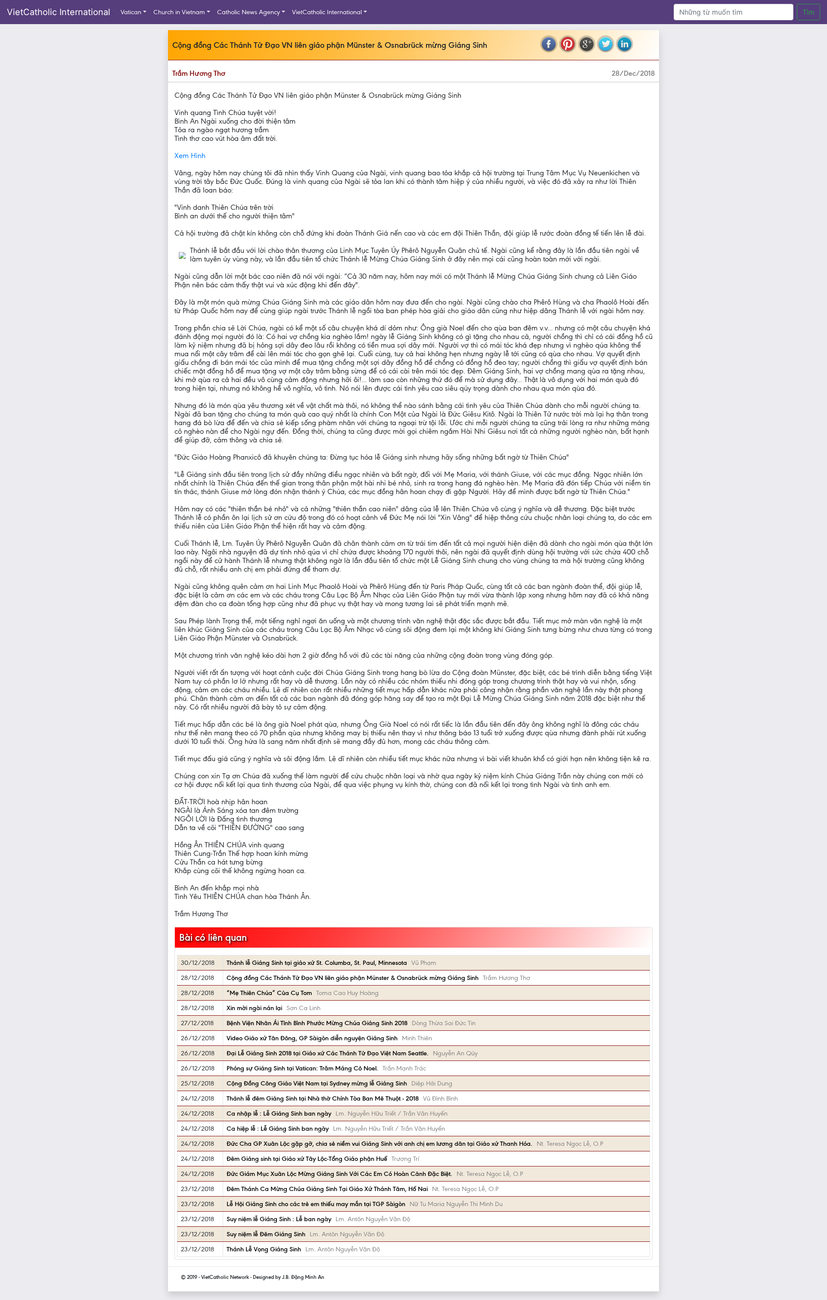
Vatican (131, 12)
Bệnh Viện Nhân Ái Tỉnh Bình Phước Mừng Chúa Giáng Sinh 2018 (317, 1023)
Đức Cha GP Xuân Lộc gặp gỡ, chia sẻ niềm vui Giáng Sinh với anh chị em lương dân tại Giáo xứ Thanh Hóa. (379, 1144)
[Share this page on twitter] (605, 44)
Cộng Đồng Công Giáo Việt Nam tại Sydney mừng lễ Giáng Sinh (317, 1083)
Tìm (808, 12)
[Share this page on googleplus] (586, 44)
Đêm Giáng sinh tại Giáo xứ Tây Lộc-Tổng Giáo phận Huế (307, 1159)
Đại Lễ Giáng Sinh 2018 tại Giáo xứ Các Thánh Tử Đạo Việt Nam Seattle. (328, 1053)
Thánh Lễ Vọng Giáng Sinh (264, 1249)
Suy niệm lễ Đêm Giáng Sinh (266, 1234)
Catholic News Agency (248, 12)
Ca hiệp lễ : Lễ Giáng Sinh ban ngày (278, 1128)
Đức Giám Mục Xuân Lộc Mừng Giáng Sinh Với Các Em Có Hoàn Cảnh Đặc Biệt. (339, 1174)
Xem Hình (189, 155)
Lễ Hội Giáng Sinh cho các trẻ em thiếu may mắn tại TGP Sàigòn (316, 1204)
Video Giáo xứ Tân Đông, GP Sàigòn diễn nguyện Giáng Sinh (312, 1038)
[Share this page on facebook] (548, 44)
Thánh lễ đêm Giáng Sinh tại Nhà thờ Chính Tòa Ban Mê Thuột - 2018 (323, 1098)
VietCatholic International (58, 12)
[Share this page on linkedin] (624, 44)
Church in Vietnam (179, 12)
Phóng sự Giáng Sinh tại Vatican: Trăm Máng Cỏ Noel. (302, 1068)
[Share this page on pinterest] (567, 44)
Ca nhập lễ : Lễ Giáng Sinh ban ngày (279, 1113)
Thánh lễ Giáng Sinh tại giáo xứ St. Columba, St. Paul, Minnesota (317, 963)
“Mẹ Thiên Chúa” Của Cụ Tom (269, 993)
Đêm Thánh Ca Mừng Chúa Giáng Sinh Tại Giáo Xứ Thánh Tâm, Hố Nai (327, 1189)
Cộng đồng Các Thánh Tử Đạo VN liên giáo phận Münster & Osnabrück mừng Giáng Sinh (353, 978)
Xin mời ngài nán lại (254, 1008)
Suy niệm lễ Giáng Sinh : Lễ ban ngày (279, 1219)
